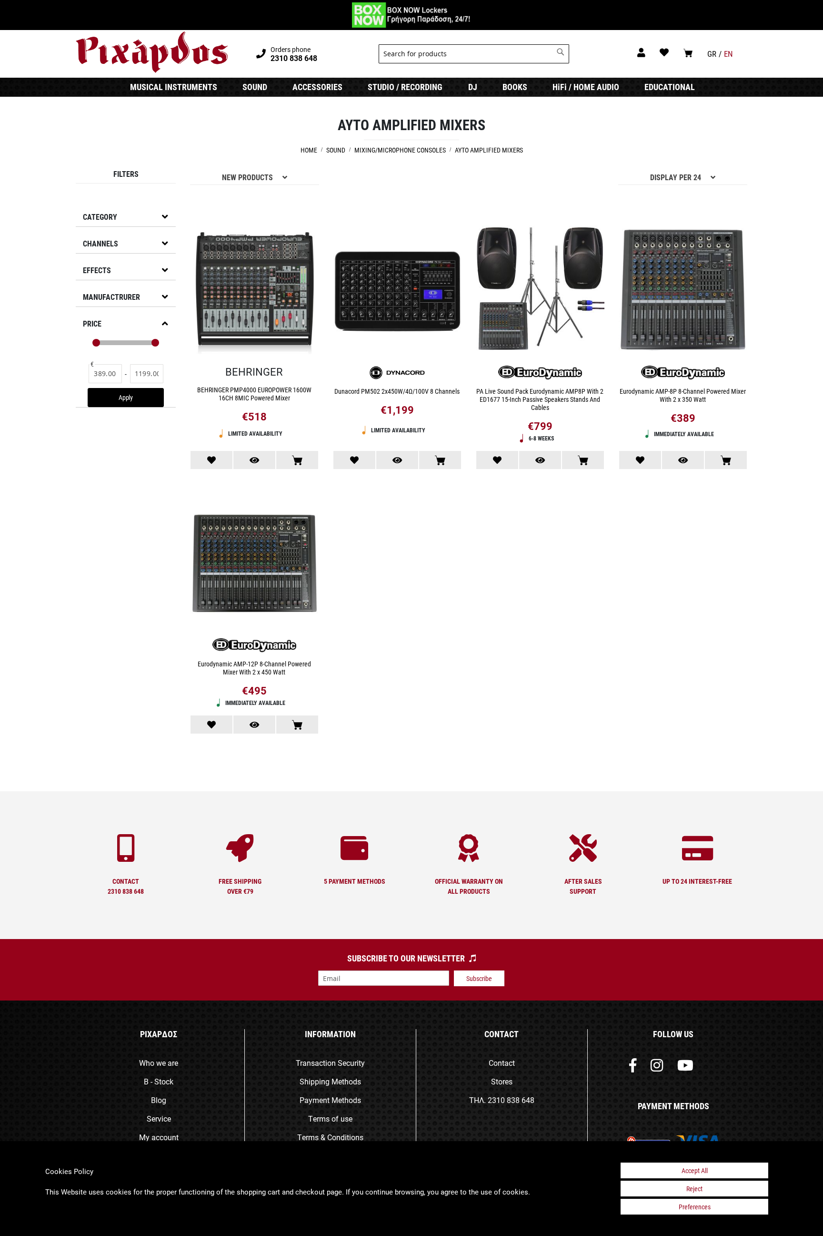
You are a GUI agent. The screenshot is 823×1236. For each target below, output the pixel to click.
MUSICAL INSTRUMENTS (173, 86)
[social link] (632, 1067)
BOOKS (514, 86)
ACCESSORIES (317, 86)
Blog (158, 1100)
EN (728, 53)
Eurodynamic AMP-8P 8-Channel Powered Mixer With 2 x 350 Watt (683, 395)
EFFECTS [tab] (97, 270)
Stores (501, 1081)
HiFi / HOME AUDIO (585, 86)
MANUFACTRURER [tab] (111, 297)
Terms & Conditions (330, 1137)
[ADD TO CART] (297, 460)
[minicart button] (688, 53)
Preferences (695, 1206)
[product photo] (254, 291)
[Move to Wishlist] (211, 460)
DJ (472, 86)
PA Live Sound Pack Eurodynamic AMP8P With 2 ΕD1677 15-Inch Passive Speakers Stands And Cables (539, 399)
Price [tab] (92, 323)
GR (711, 53)
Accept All (695, 1170)
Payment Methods (330, 1100)
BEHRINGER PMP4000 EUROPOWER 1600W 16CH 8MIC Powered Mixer (254, 393)
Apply (126, 397)
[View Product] (254, 460)
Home (310, 149)
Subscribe (479, 978)
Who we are (158, 1063)
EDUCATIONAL (669, 86)
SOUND (254, 86)
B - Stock (158, 1081)
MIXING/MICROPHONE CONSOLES (400, 149)
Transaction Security (330, 1063)
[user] (641, 52)
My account (159, 1137)
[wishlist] (664, 52)
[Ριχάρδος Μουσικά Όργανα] (152, 52)
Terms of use (330, 1118)
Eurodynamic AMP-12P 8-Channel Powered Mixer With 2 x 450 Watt (254, 667)
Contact (502, 1063)
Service (159, 1118)
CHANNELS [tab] (100, 243)
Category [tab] (100, 217)
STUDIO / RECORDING (405, 86)
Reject (694, 1188)
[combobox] (474, 53)
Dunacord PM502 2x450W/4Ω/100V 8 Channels (397, 391)
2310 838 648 (511, 1100)
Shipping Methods (330, 1081)
